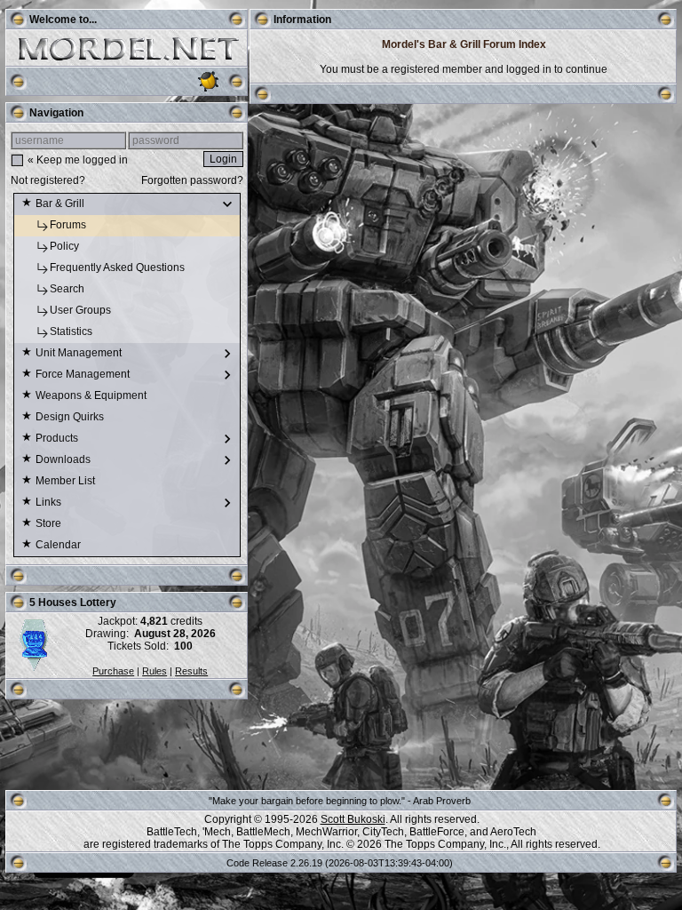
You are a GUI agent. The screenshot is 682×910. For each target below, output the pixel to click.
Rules (154, 671)
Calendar (59, 545)
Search (68, 289)
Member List (67, 481)
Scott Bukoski (353, 819)
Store (50, 523)
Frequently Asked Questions (118, 267)
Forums (69, 225)
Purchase (113, 671)
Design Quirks (71, 417)
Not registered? (48, 180)
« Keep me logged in (78, 160)
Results (191, 671)
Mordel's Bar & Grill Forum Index (464, 44)
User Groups (82, 310)
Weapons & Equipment (92, 395)
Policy (66, 246)
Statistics (72, 331)
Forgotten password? (192, 180)
